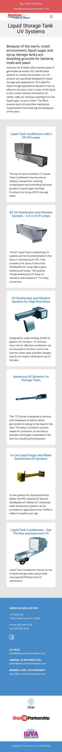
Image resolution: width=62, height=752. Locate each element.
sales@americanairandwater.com (31, 8)
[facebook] (11, 637)
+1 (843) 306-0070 (32, 3)
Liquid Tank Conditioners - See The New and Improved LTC (31, 531)
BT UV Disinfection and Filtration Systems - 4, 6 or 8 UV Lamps (31, 214)
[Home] (18, 16)
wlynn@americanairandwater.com (27, 673)
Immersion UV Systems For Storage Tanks (31, 378)
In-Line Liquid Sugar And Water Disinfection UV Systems (31, 457)
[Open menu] (51, 16)
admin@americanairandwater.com (27, 663)
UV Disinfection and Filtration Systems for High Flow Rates (31, 299)
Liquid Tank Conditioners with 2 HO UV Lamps (31, 135)
